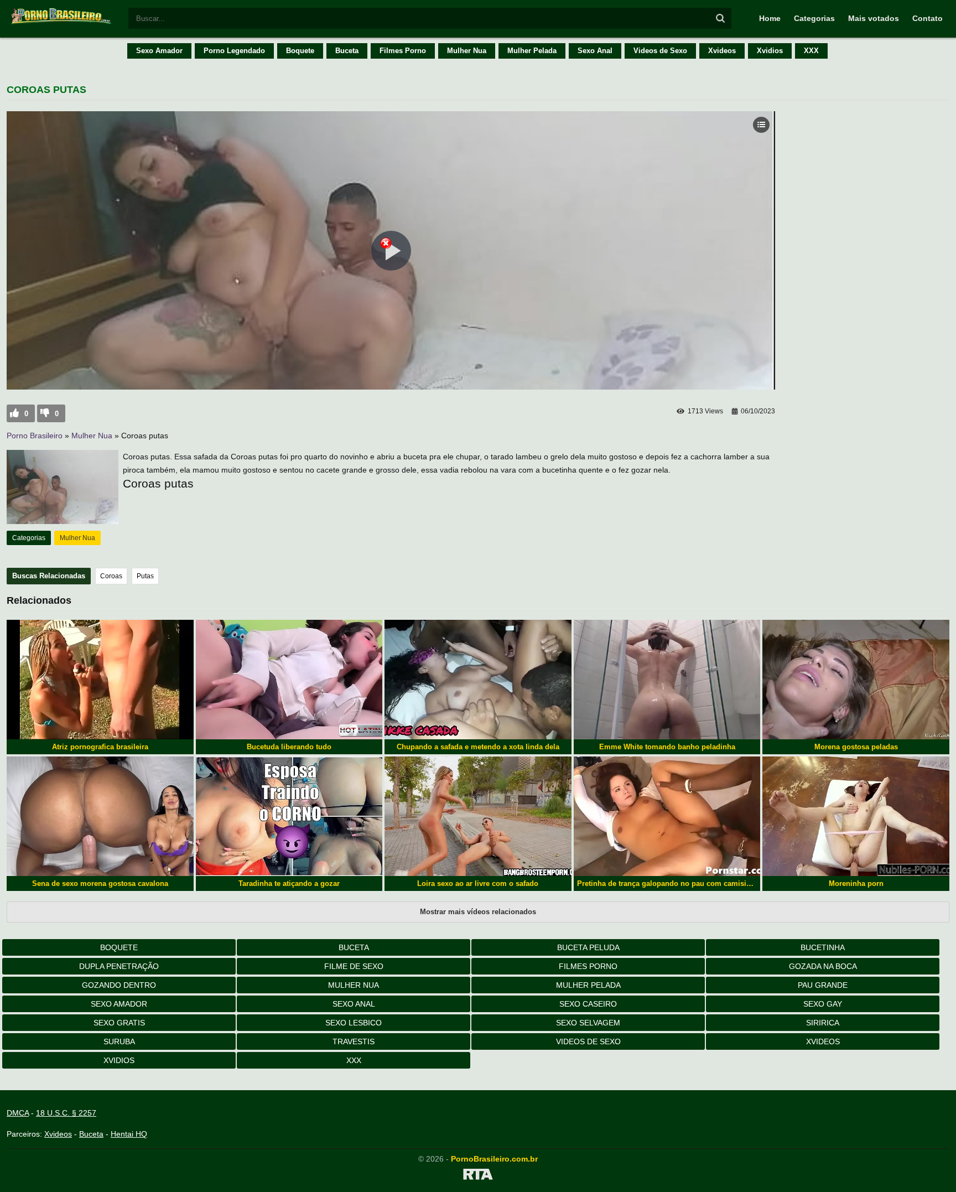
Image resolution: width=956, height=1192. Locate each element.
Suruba (119, 1041)
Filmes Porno (403, 50)
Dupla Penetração (119, 966)
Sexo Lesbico (353, 1022)
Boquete (300, 50)
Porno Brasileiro (35, 435)
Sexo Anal (595, 50)
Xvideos (722, 50)
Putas (145, 576)
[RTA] (478, 1176)
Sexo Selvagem (588, 1022)
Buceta (346, 50)
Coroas (111, 576)
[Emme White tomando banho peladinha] (667, 679)
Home (770, 18)
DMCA (18, 1112)
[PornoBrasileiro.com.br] (62, 23)
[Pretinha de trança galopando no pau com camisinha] (667, 816)
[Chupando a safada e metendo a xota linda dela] (478, 679)
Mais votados (873, 18)
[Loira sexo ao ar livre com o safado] (478, 816)
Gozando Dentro (119, 985)
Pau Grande (823, 985)
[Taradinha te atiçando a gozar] (289, 816)
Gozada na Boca (823, 966)
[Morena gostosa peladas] (855, 679)
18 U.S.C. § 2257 (66, 1112)
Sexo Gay (822, 1003)
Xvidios (770, 50)
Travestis (353, 1041)
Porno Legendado (234, 50)
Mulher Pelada (532, 50)
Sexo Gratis (119, 1022)
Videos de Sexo (660, 50)
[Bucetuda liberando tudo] (289, 679)
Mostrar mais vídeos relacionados (478, 912)
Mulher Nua (466, 50)
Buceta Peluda (588, 947)
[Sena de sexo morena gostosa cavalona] (100, 816)
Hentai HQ (129, 1133)
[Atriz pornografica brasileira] (100, 679)
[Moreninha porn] (855, 816)
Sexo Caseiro (588, 1003)
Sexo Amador (159, 50)
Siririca (822, 1022)
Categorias (814, 18)
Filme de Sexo (353, 966)
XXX (811, 50)
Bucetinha (823, 947)
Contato (927, 18)
